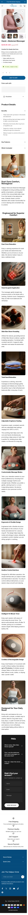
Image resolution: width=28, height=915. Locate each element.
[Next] (24, 2)
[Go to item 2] (9, 36)
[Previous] (2, 2)
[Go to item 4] (21, 36)
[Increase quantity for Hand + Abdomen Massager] (9, 73)
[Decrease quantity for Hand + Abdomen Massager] (3, 73)
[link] (13, 230)
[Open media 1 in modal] (22, 11)
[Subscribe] (22, 876)
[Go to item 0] (3, 36)
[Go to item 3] (15, 36)
